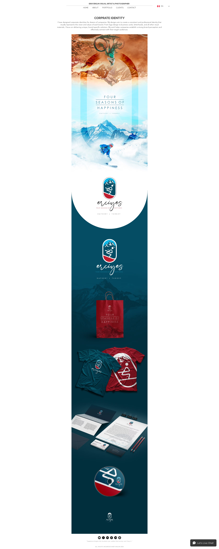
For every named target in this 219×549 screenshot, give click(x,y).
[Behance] (107, 537)
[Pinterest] (111, 537)
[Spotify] (119, 537)
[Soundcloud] (115, 537)
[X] (103, 537)
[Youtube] (99, 537)
